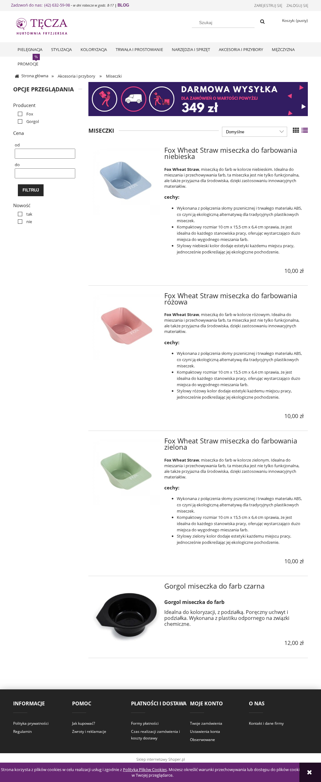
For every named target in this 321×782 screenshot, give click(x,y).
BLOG (123, 5)
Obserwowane (202, 739)
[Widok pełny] (305, 130)
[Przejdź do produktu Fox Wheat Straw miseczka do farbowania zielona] (126, 471)
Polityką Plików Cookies (145, 769)
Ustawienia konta (205, 731)
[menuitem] (30, 49)
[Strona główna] (47, 25)
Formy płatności (145, 723)
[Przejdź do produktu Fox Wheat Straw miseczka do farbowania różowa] (126, 326)
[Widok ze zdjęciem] (296, 130)
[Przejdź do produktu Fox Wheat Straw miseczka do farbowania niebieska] (126, 181)
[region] (198, 99)
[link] (24, 114)
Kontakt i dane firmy (266, 723)
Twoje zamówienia (206, 723)
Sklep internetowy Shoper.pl (160, 759)
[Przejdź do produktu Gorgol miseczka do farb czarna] (126, 617)
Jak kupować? (83, 723)
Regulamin (22, 731)
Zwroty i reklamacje (89, 731)
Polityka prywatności (31, 723)
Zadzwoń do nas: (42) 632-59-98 (40, 5)
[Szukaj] (262, 22)
